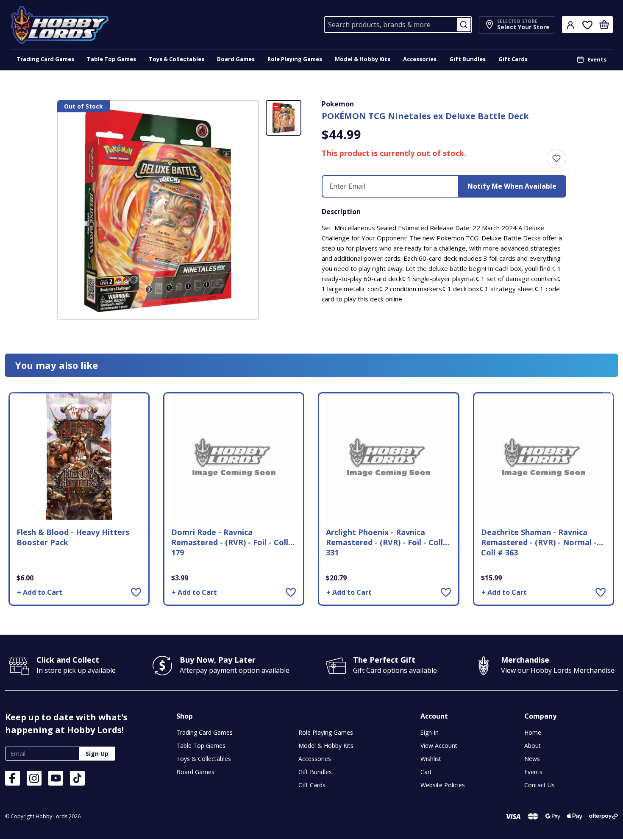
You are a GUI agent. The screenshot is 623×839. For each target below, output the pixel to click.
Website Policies (442, 785)
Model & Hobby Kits (362, 59)
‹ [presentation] (12, 392)
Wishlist (430, 759)
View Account (438, 745)
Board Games (236, 59)
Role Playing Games (294, 59)
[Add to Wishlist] (136, 591)
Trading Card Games (45, 59)
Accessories (420, 59)
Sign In (429, 732)
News (532, 759)
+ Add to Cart (39, 592)
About (532, 745)
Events (596, 59)
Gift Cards (513, 59)
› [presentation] (611, 392)
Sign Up (97, 754)
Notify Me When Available (511, 186)
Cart (426, 772)
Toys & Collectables (176, 59)
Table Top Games (111, 59)
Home (532, 732)
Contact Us (539, 785)
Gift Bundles (467, 59)
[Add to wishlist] (556, 158)
